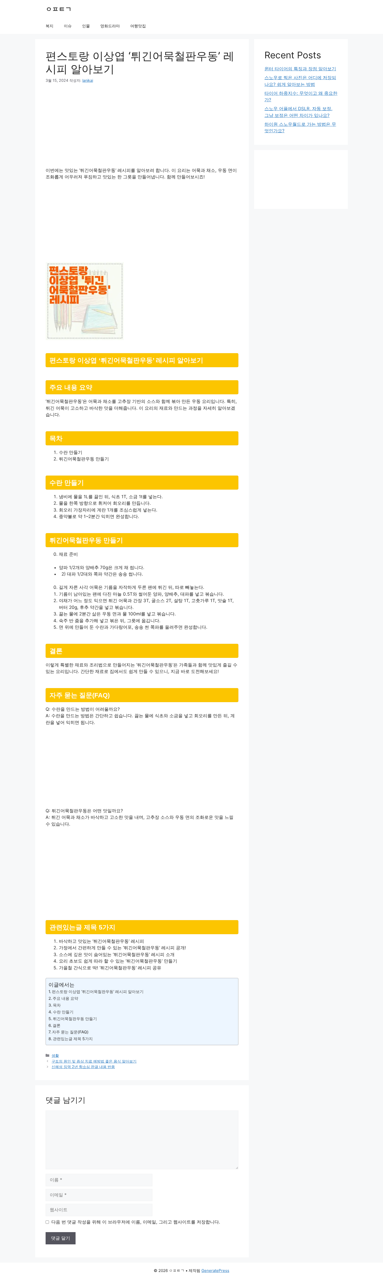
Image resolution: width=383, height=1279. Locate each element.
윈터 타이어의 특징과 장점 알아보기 (300, 68)
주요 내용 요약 (65, 998)
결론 (56, 1025)
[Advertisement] (142, 128)
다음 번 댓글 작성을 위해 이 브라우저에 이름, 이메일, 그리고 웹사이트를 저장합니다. (135, 1222)
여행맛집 (138, 25)
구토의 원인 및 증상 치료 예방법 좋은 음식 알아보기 (94, 1061)
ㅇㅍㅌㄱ (59, 9)
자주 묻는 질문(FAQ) (70, 1032)
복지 (49, 25)
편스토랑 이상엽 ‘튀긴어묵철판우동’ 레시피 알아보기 (98, 991)
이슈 (68, 25)
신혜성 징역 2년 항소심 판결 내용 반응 (83, 1066)
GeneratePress (215, 1270)
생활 (55, 1055)
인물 (86, 25)
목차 (57, 1005)
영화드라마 (110, 25)
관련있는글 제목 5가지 (73, 1038)
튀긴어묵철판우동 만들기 (75, 1018)
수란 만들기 (63, 1011)
